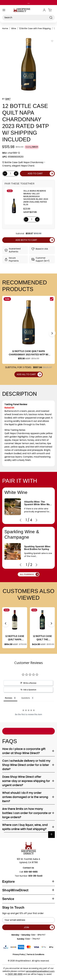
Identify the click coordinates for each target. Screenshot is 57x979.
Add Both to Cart (26, 240)
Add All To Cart (26, 374)
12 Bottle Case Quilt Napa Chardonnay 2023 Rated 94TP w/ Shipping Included (28, 353)
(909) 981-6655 (15, 974)
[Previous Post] (20, 520)
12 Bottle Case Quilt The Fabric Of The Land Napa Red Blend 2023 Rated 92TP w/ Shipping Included (42, 638)
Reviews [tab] (8, 698)
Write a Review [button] (29, 683)
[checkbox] (51, 299)
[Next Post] (36, 520)
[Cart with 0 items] (51, 10)
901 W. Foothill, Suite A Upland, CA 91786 (28, 860)
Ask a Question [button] (29, 689)
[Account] (44, 10)
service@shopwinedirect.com (40, 971)
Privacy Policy (19, 954)
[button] (52, 333)
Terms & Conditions (35, 954)
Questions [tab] (25, 698)
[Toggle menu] (4, 10)
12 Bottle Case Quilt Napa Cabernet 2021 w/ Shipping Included (14, 638)
